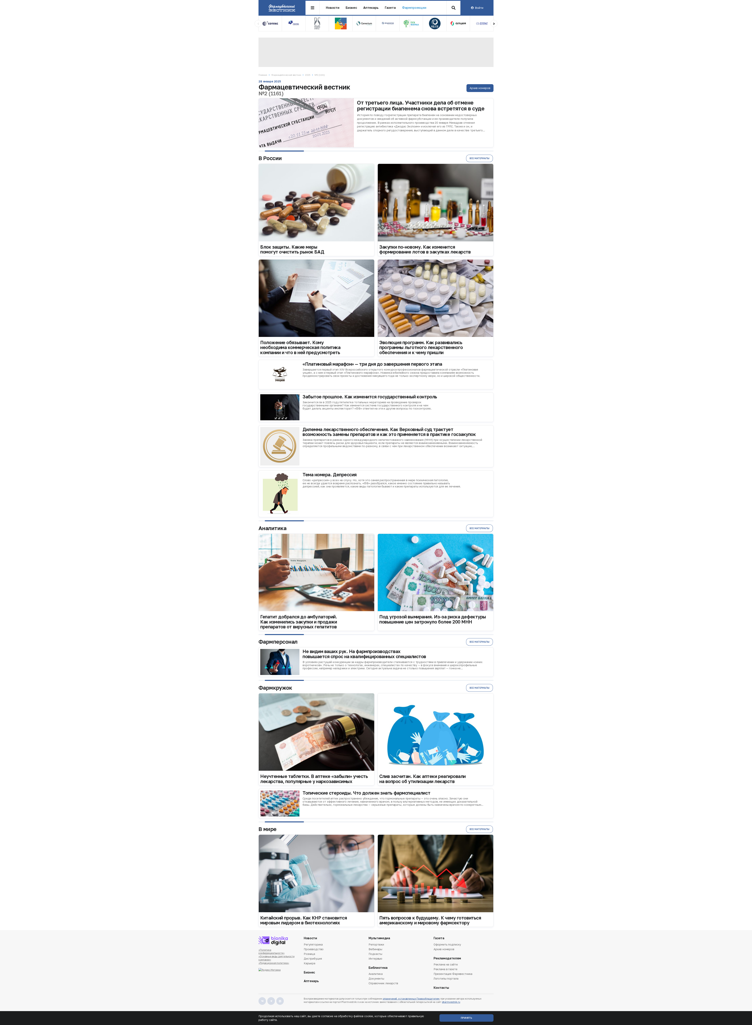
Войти (479, 7)
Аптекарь (371, 8)
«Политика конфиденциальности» (271, 951)
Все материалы (479, 158)
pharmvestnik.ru (451, 1002)
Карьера (309, 963)
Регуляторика (313, 944)
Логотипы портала (446, 978)
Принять (466, 1017)
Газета (390, 8)
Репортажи (376, 944)
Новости (332, 8)
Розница (309, 954)
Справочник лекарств (383, 983)
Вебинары (375, 949)
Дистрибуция (313, 958)
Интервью (375, 958)
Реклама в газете (445, 969)
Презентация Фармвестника (453, 973)
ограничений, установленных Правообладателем (411, 998)
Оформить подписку (447, 944)
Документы (376, 978)
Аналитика (376, 974)
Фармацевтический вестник (286, 75)
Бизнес (351, 8)
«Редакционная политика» (273, 963)
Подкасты (375, 954)
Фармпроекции (414, 8)
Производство (314, 949)
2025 (307, 75)
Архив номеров (480, 88)
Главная (262, 75)
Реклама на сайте (446, 964)
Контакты (441, 988)
